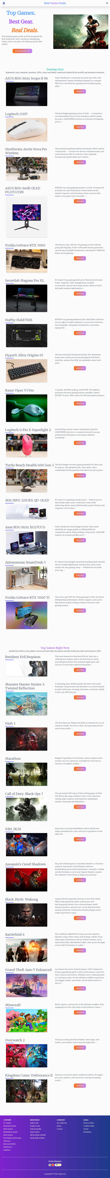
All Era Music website (38, 1135)
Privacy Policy (88, 1123)
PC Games (7, 1123)
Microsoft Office (9, 1144)
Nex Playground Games (12, 1138)
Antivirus (6, 1150)
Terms (85, 1129)
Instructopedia (35, 1129)
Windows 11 (7, 1147)
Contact (60, 1129)
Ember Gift (34, 1123)
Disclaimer (87, 1132)
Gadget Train (35, 1126)
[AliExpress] (53, 1165)
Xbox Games (8, 1129)
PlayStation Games (10, 1132)
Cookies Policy (88, 1126)
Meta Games (8, 1135)
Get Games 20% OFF (22, 51)
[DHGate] (58, 1165)
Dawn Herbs (34, 1132)
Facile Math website (37, 1138)
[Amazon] (50, 1165)
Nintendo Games (9, 1126)
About (59, 1126)
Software (6, 1141)
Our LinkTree (62, 1123)
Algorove (62, 1174)
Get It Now (80, 91)
